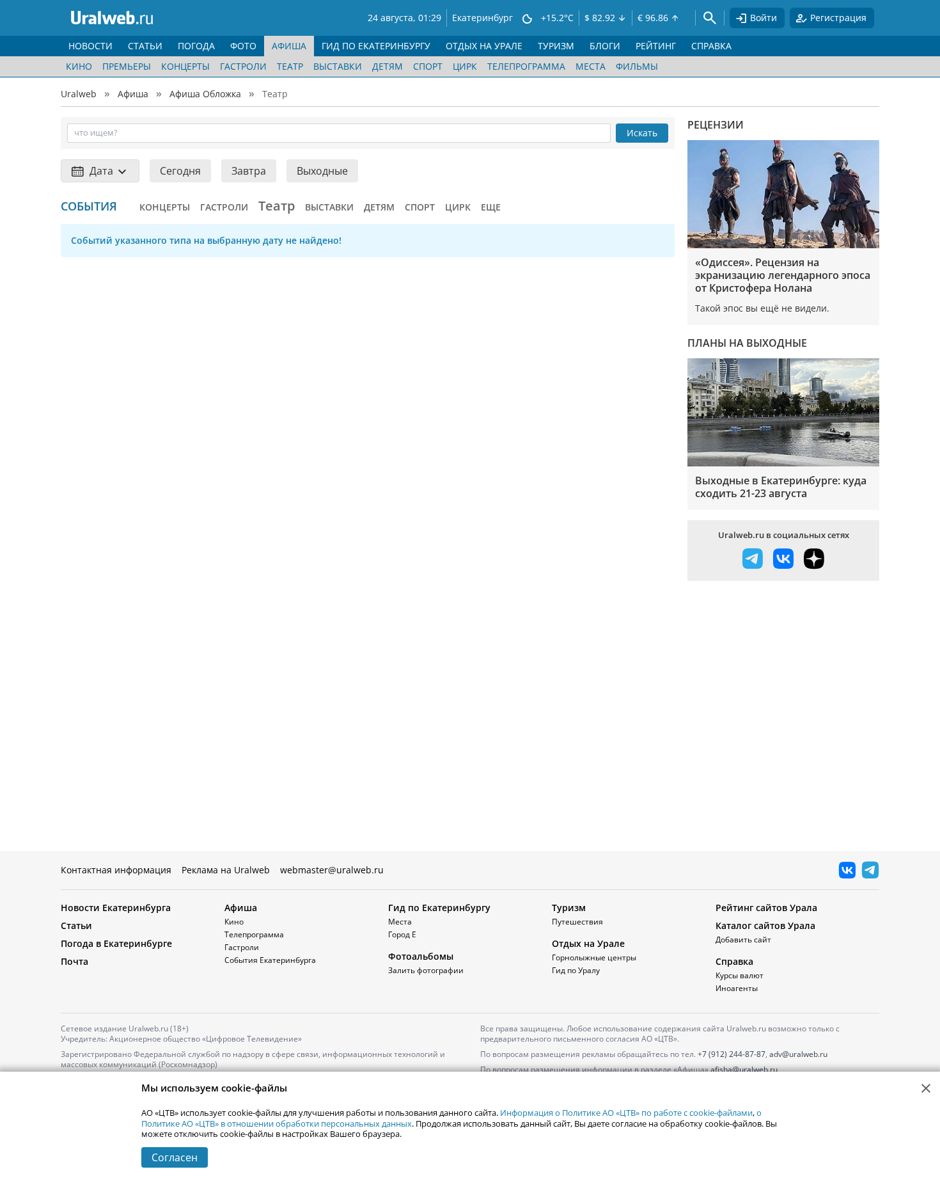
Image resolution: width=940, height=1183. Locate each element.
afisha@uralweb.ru (744, 1069)
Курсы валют (740, 975)
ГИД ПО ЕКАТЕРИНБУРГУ (376, 46)
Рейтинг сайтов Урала (766, 907)
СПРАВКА (711, 46)
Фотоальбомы (420, 956)
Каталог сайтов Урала (765, 925)
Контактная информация (116, 870)
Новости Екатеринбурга (116, 907)
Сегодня (180, 171)
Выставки (337, 66)
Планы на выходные (747, 343)
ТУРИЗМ (556, 46)
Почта (74, 961)
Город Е (402, 934)
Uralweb (79, 94)
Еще (491, 207)
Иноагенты (737, 988)
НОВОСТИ (90, 46)
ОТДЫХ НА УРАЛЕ (484, 46)
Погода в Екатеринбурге (116, 943)
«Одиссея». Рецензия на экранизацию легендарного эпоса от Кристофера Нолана (782, 275)
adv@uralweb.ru (798, 1054)
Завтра (248, 171)
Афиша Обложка (205, 94)
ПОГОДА (196, 46)
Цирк (465, 66)
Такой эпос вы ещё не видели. (762, 308)
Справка (734, 961)
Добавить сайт (743, 939)
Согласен (175, 1157)
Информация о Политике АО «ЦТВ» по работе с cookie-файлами (626, 1112)
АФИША (289, 46)
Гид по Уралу (576, 970)
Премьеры (126, 66)
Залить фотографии (426, 970)
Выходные (322, 171)
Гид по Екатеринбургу (439, 907)
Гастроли (243, 66)
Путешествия (577, 921)
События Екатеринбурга (270, 960)
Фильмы (637, 66)
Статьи (76, 925)
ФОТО (243, 46)
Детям (387, 66)
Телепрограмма (526, 66)
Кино (79, 66)
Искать (642, 133)
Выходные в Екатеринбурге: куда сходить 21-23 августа (780, 486)
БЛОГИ (605, 46)
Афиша (133, 94)
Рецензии (715, 125)
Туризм (569, 907)
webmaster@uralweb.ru (332, 870)
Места (591, 66)
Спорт (428, 66)
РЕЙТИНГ (656, 46)
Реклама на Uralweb (226, 870)
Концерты (185, 66)
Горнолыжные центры (594, 957)
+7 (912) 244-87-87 (731, 1054)
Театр (290, 66)
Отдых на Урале (588, 943)
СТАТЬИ (145, 46)
